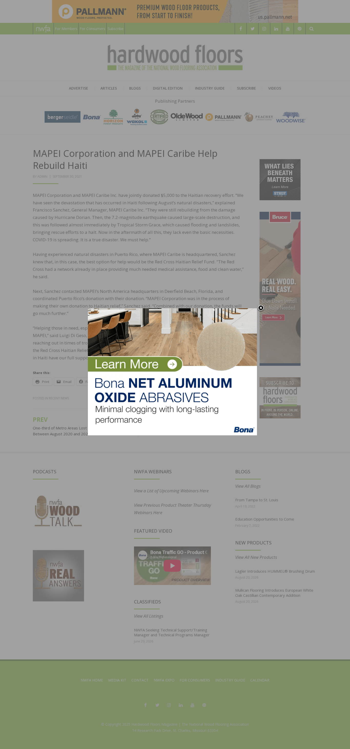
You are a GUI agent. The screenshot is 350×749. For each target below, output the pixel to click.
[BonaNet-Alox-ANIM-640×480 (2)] (172, 371)
